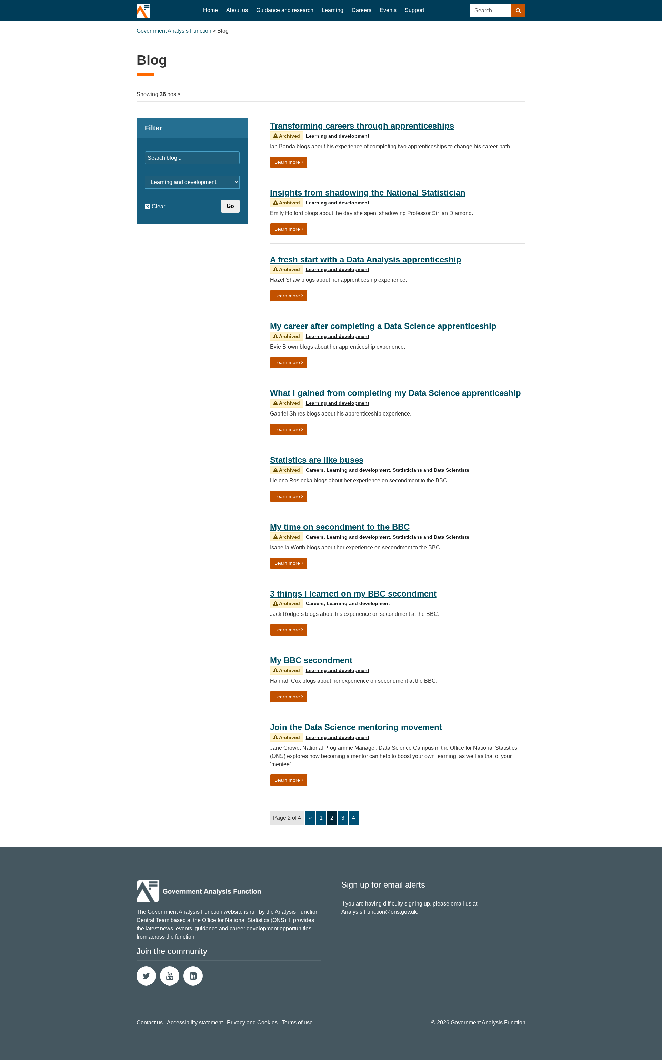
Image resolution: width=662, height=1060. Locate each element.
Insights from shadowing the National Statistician (367, 192)
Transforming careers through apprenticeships (362, 125)
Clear (157, 206)
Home (210, 10)
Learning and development (337, 136)
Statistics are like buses (316, 459)
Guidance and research (284, 10)
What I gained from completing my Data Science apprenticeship (395, 393)
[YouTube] (169, 976)
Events (388, 10)
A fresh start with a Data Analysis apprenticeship (365, 259)
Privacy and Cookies (252, 1023)
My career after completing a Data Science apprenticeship (383, 326)
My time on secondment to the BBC (340, 526)
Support (414, 10)
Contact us (150, 1023)
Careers (361, 10)
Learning (332, 10)
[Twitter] (146, 976)
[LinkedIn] (193, 976)
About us (237, 10)
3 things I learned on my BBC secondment (353, 593)
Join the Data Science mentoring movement (356, 727)
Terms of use (297, 1023)
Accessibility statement (195, 1023)
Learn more (291, 162)
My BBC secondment (311, 660)
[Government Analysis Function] (143, 9)
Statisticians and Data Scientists (431, 470)
